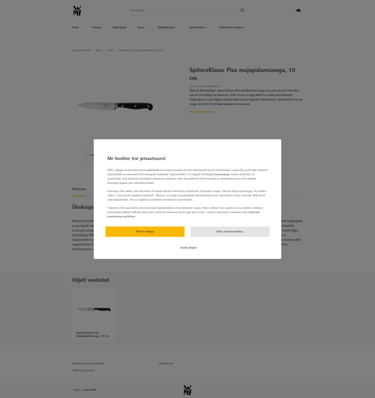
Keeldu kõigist (188, 248)
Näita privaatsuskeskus (230, 231)
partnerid (153, 169)
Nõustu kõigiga (145, 231)
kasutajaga (222, 174)
